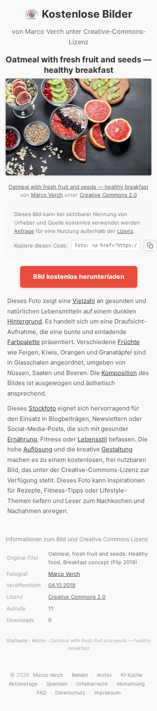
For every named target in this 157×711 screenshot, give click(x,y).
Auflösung (37, 449)
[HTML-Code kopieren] (150, 245)
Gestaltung (116, 449)
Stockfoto (42, 408)
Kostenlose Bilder (87, 14)
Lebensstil (92, 439)
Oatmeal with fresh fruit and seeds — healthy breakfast (78, 186)
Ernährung (22, 439)
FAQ (41, 693)
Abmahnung (131, 684)
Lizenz (125, 231)
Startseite (17, 640)
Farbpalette (23, 342)
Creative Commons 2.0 (108, 195)
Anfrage (24, 231)
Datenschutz (70, 693)
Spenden (56, 684)
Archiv (39, 640)
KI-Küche (131, 675)
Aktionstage (23, 684)
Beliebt (80, 675)
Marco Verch (47, 195)
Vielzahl (83, 301)
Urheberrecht (92, 684)
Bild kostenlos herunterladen (78, 276)
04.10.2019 (61, 585)
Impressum (107, 693)
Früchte (129, 342)
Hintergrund (24, 321)
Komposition (119, 373)
